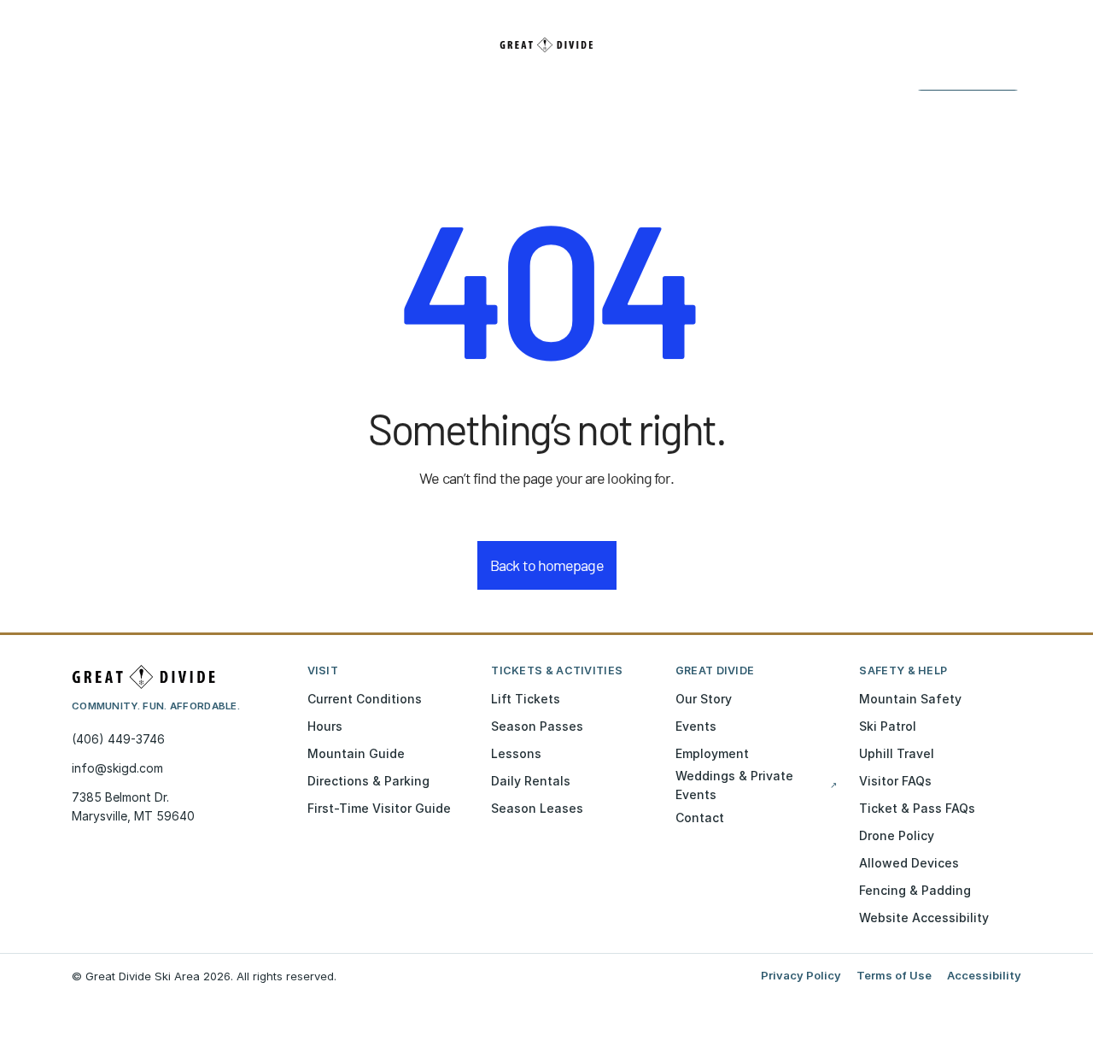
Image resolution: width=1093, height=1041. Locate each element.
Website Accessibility (924, 917)
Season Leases (537, 808)
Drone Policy (896, 835)
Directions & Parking (368, 780)
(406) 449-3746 (118, 739)
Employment (712, 753)
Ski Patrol (887, 726)
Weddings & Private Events (756, 785)
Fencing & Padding (915, 890)
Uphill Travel (896, 753)
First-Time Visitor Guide (379, 808)
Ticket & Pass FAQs (917, 808)
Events (695, 726)
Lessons (516, 753)
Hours (324, 726)
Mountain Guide (356, 753)
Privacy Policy (801, 975)
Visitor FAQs (895, 780)
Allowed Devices (909, 863)
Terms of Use (894, 975)
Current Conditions (364, 698)
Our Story (703, 698)
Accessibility (984, 975)
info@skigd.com (117, 768)
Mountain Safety (910, 698)
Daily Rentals (530, 780)
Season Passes (537, 726)
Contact (699, 817)
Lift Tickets (525, 698)
